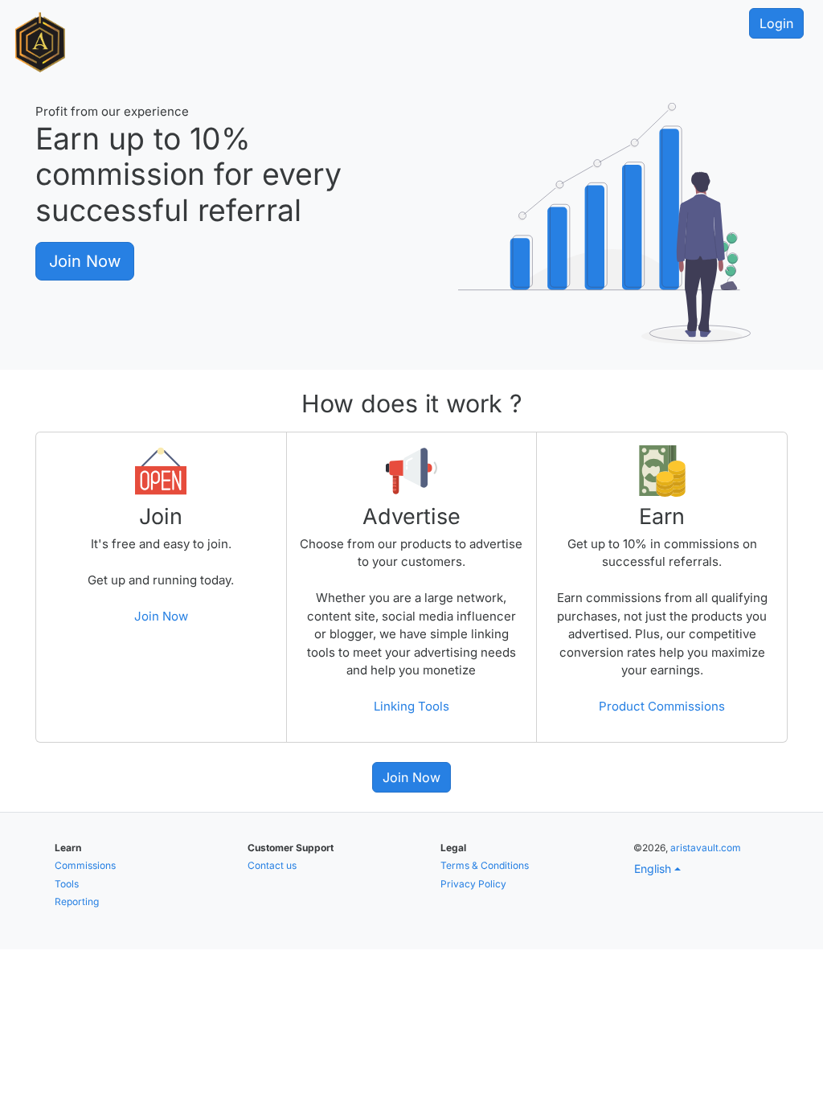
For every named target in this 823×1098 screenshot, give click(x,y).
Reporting (77, 901)
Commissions (85, 865)
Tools (67, 884)
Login (776, 23)
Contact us (272, 865)
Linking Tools (411, 706)
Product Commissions (662, 706)
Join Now (85, 261)
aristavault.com (705, 848)
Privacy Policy (473, 884)
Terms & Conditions (484, 865)
